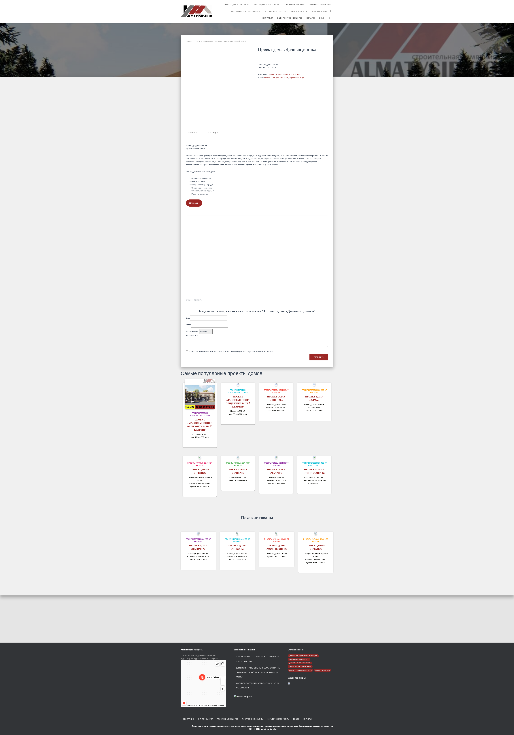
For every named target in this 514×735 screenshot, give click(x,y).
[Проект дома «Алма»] (314, 384)
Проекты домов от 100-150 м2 (266, 5)
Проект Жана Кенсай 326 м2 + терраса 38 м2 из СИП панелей (257, 659)
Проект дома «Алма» (314, 398)
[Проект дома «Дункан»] (238, 457)
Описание (193, 133)
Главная (189, 41)
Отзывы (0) (212, 133)
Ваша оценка (192, 331)
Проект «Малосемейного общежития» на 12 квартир (200, 424)
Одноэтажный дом (297, 78)
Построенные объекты (275, 11)
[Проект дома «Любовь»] (276, 384)
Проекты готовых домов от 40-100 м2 (208, 41)
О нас (321, 18)
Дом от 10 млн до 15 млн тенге (300, 670)
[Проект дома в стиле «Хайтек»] (314, 457)
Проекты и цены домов (227, 719)
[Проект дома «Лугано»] (200, 457)
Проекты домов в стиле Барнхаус (245, 11)
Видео (296, 719)
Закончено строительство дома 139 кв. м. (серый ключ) (257, 685)
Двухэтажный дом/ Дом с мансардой (303, 655)
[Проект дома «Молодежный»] (276, 533)
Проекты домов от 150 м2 (294, 5)
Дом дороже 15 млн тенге (299, 659)
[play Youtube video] (257, 256)
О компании (188, 719)
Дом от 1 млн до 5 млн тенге (276, 78)
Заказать (194, 203)
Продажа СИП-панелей (321, 11)
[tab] (195, 133)
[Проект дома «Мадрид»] (276, 457)
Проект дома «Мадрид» (276, 471)
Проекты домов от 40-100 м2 (236, 5)
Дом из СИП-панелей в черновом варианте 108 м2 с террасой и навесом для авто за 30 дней (258, 672)
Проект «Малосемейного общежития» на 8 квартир (238, 401)
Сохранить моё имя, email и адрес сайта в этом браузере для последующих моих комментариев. (232, 351)
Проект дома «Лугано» (200, 471)
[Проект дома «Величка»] (198, 533)
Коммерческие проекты (320, 5)
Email (188, 325)
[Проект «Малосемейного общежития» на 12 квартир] (200, 394)
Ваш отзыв (192, 335)
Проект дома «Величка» (198, 547)
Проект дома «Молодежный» (276, 547)
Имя (188, 318)
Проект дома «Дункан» (238, 471)
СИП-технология (297, 11)
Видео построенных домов (289, 18)
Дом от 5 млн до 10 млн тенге (300, 666)
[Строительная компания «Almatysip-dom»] (196, 11)
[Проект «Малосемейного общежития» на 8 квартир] (238, 384)
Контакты (310, 18)
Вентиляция (267, 18)
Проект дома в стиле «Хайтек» (314, 471)
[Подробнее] (211, 442)
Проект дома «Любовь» (276, 398)
